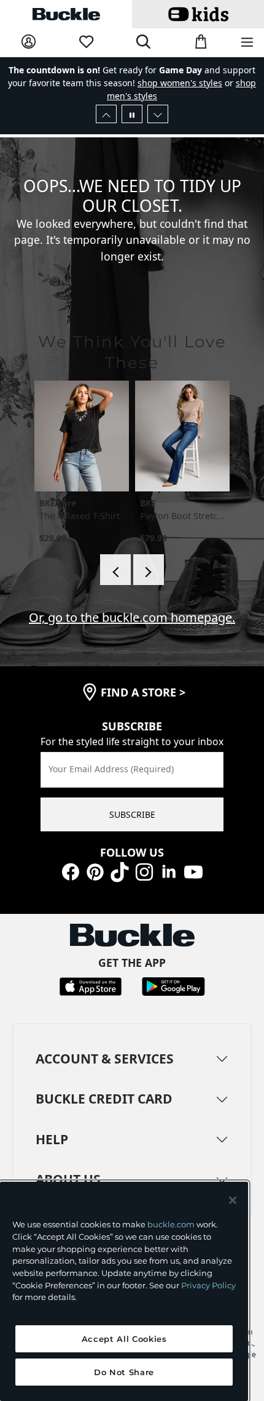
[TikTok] (119, 870)
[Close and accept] (232, 1200)
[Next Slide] (157, 114)
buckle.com (171, 1224)
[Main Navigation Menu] (247, 43)
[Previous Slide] (106, 114)
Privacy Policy (208, 1285)
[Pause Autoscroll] (132, 114)
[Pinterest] (95, 870)
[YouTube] (193, 870)
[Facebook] (70, 870)
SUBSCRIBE (132, 814)
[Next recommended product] (148, 569)
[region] (124, 1291)
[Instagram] (144, 870)
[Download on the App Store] (90, 985)
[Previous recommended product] (115, 569)
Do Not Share (124, 1372)
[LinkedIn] (169, 870)
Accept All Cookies (124, 1339)
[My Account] (28, 42)
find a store (143, 692)
